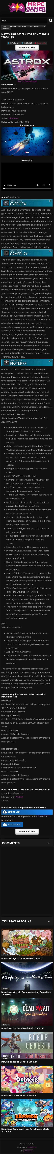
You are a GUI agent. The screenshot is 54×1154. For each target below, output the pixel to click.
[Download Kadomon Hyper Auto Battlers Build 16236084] (27, 1113)
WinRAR (19, 797)
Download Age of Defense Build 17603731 (22, 958)
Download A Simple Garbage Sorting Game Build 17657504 (26, 993)
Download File (27, 47)
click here (13, 118)
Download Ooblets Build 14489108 (18, 1095)
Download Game (14, 825)
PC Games (5, 955)
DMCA (32, 1144)
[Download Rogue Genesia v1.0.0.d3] (27, 1045)
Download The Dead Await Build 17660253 (22, 1028)
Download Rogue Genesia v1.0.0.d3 (19, 1061)
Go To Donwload (27, 81)
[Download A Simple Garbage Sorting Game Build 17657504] (27, 976)
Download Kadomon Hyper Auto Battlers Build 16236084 (25, 1130)
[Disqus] (27, 882)
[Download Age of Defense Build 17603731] (27, 942)
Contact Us (24, 1144)
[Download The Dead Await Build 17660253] (27, 1012)
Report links (41, 43)
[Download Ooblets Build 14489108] (27, 1079)
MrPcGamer (28, 1151)
